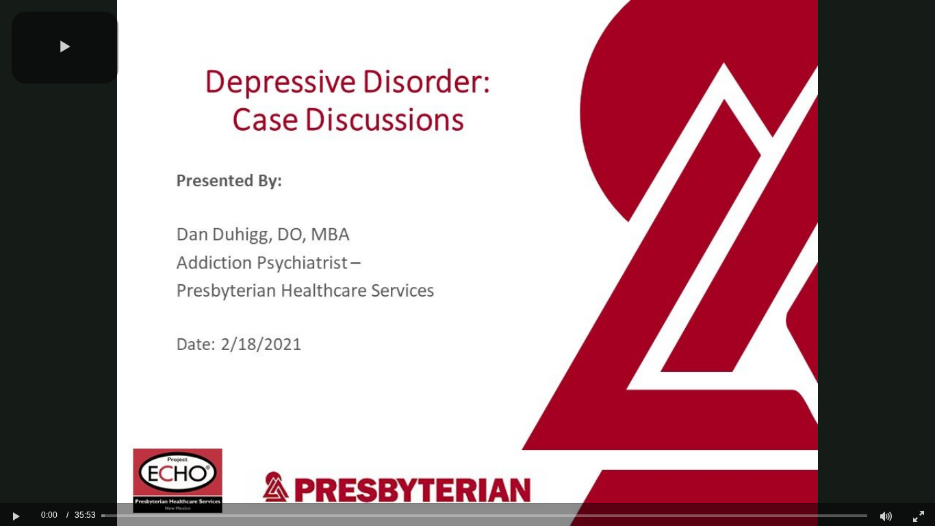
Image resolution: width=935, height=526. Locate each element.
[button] (65, 48)
